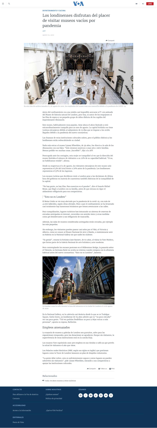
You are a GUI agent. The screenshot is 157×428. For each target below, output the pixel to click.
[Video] (136, 3)
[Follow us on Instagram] (111, 395)
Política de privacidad (54, 399)
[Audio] (143, 3)
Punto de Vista (18, 422)
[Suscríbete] (106, 395)
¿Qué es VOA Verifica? (54, 410)
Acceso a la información (22, 410)
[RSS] (96, 395)
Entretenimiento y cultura (54, 11)
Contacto (16, 399)
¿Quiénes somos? (52, 395)
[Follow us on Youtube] (91, 395)
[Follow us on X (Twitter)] (86, 395)
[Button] (110, 40)
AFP (44, 31)
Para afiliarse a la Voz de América (25, 395)
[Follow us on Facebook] (80, 395)
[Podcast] (101, 395)
